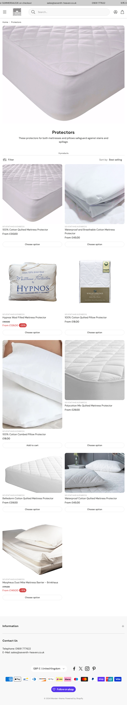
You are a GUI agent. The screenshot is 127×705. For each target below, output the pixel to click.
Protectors (16, 22)
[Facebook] (74, 668)
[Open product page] (32, 194)
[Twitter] (81, 668)
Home (5, 22)
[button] (69, 12)
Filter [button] (11, 159)
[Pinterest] (94, 668)
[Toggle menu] (4, 12)
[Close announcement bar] (124, 2)
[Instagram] (87, 668)
